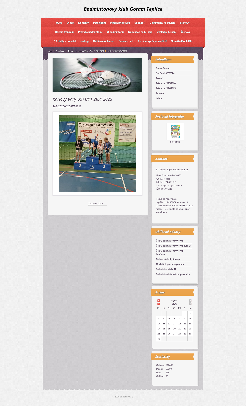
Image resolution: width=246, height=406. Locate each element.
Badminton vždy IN (166, 269)
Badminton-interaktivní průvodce (173, 274)
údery (159, 98)
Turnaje (160, 93)
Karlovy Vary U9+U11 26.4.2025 (91, 51)
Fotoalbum (175, 142)
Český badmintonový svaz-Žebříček (170, 252)
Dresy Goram (163, 68)
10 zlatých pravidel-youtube (170, 264)
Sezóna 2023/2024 (165, 73)
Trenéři (159, 78)
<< (158, 300)
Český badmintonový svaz (169, 241)
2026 (174, 304)
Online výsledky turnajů (168, 259)
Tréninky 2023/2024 (166, 83)
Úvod (50, 51)
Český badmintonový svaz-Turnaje (173, 246)
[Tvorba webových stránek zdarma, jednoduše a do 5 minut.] (133, 397)
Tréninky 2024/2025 (166, 88)
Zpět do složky (95, 203)
